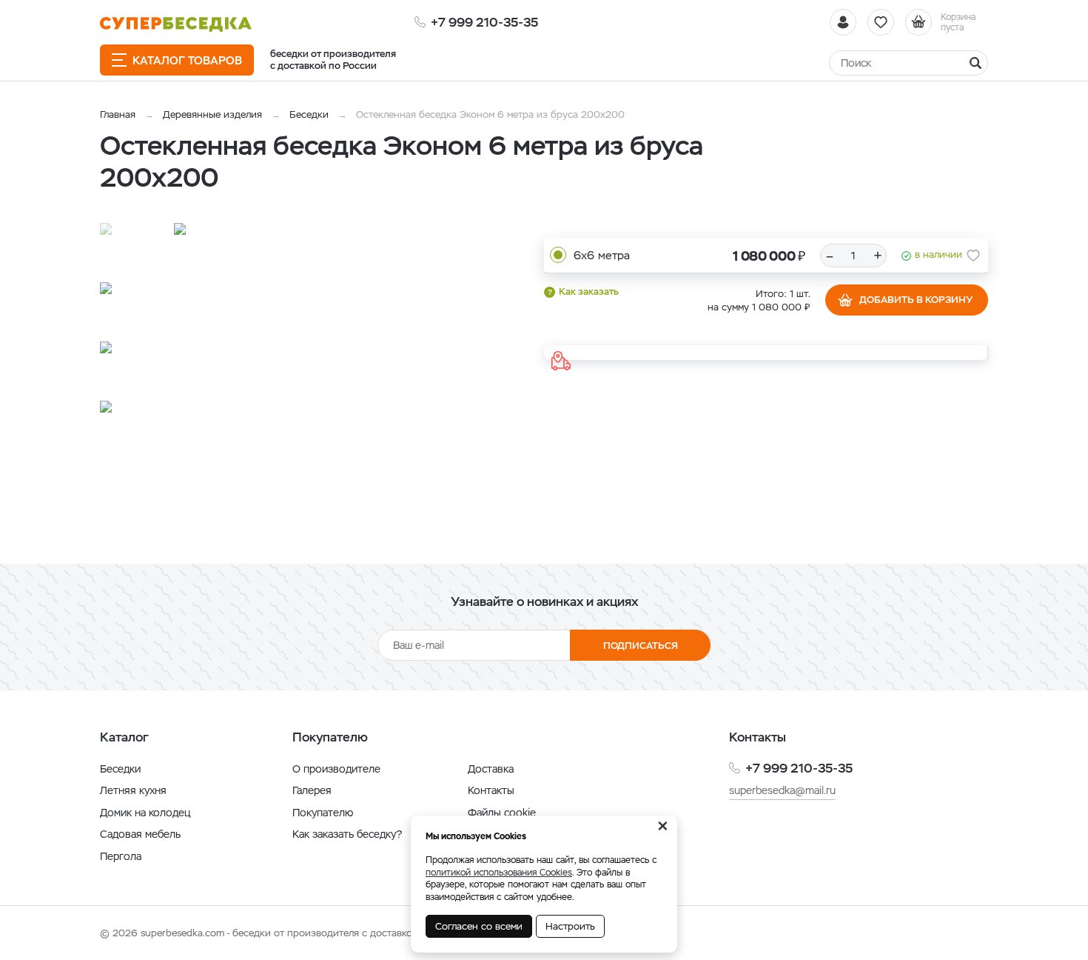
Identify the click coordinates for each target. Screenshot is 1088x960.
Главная (117, 114)
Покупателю (322, 812)
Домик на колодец (145, 812)
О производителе (336, 769)
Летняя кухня (133, 790)
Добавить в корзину (916, 299)
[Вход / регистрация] (843, 22)
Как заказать (589, 291)
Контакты (491, 790)
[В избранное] (973, 255)
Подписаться (640, 645)
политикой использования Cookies (499, 873)
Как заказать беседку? (347, 834)
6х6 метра (602, 255)
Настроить (570, 926)
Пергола (120, 856)
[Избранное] (880, 22)
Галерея (312, 790)
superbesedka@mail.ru (782, 790)
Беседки (309, 114)
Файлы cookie (502, 812)
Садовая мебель (140, 834)
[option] (325, 375)
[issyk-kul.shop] (176, 24)
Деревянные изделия (212, 114)
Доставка (491, 769)
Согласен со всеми (479, 926)
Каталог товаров (187, 60)
